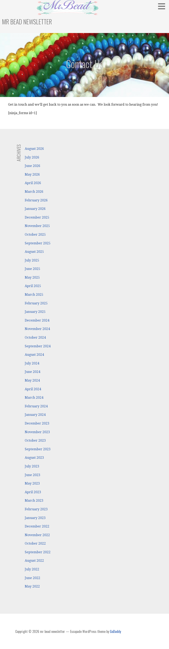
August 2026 (34, 149)
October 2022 (35, 543)
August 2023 (34, 458)
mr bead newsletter (27, 21)
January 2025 (35, 312)
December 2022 (37, 526)
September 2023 (37, 449)
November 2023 (37, 432)
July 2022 (32, 569)
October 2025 (35, 234)
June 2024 (32, 372)
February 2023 (36, 509)
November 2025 (37, 226)
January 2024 (35, 415)
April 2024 (33, 389)
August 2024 (34, 355)
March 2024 (34, 398)
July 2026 (32, 157)
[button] (163, 6)
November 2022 (37, 535)
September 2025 (37, 243)
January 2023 (35, 518)
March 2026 (34, 192)
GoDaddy (115, 631)
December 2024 (37, 320)
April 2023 (33, 492)
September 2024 (37, 346)
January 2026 (35, 209)
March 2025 (34, 295)
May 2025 (32, 277)
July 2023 (32, 466)
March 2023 (34, 500)
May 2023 (32, 483)
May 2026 (32, 174)
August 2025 (34, 252)
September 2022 (37, 552)
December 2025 (37, 217)
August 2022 (34, 561)
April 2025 (33, 286)
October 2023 (35, 440)
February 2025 (36, 303)
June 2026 (32, 166)
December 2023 (37, 423)
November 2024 (37, 329)
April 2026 (33, 183)
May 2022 (32, 586)
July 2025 (32, 260)
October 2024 (35, 337)
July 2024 (32, 363)
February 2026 (36, 200)
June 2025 (32, 269)
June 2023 (32, 475)
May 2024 (32, 380)
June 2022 (32, 578)
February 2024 (36, 406)
